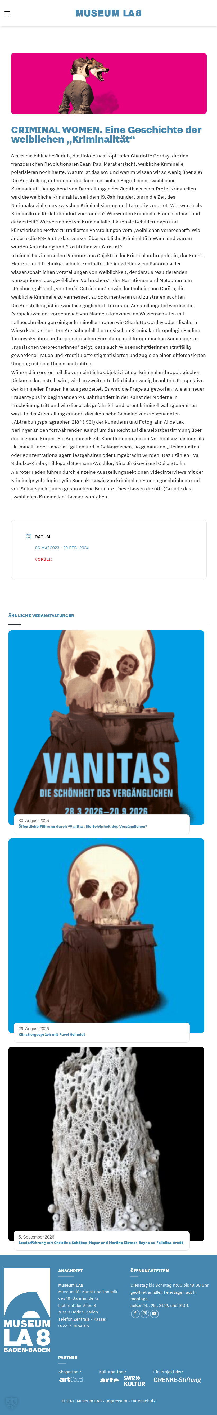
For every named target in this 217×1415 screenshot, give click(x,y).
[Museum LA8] (108, 13)
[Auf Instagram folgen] (145, 1314)
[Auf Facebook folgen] (135, 1314)
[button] (7, 13)
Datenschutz (143, 1400)
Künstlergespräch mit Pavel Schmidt (52, 1034)
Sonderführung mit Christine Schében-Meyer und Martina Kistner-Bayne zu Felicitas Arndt (101, 1242)
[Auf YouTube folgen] (154, 1314)
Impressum (116, 1400)
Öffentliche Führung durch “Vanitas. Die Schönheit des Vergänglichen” (83, 826)
